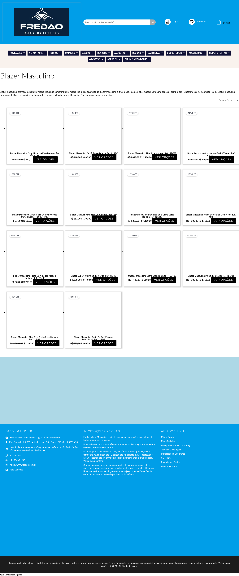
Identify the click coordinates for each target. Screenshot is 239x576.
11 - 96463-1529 (17, 460)
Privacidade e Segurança (173, 454)
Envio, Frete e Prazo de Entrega (176, 445)
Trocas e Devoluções (171, 449)
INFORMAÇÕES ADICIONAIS (101, 431)
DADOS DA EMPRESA (19, 431)
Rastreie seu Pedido (170, 462)
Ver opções (45, 159)
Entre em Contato (169, 466)
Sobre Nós (166, 458)
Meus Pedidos (168, 441)
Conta (170, 437)
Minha (164, 437)
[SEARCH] (153, 22)
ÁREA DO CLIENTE (173, 431)
